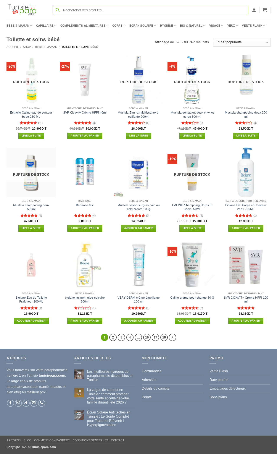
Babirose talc (85, 205)
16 (147, 337)
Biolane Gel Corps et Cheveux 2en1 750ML (246, 207)
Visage (215, 25)
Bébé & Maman (17, 25)
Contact (117, 440)
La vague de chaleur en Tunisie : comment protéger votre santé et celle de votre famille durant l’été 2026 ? (108, 396)
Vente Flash (252, 25)
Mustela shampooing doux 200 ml (246, 114)
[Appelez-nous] (41, 403)
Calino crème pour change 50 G (192, 297)
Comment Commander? (52, 440)
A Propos (13, 440)
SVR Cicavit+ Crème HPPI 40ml (84, 112)
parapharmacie (56, 370)
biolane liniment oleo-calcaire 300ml (85, 299)
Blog (27, 440)
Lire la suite (31, 135)
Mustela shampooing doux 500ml (31, 207)
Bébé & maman (46, 47)
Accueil (12, 47)
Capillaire (45, 25)
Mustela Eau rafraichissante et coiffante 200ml (138, 114)
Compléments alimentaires (83, 25)
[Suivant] (172, 337)
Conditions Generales (90, 440)
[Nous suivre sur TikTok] (26, 403)
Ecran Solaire (141, 25)
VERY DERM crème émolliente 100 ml (139, 299)
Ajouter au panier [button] (85, 135)
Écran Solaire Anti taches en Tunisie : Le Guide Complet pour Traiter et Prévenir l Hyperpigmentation (108, 418)
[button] (254, 10)
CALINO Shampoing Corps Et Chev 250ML (192, 207)
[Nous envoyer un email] (33, 403)
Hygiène (166, 25)
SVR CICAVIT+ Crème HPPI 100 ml (246, 299)
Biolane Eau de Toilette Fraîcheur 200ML (31, 299)
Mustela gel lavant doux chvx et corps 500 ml (192, 114)
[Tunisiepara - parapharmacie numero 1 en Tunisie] (24, 10)
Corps (117, 25)
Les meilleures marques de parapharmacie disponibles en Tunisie (110, 376)
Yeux (231, 25)
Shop (27, 47)
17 (155, 337)
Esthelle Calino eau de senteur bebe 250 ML (31, 114)
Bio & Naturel (191, 25)
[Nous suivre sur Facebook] (10, 403)
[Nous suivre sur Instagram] (18, 403)
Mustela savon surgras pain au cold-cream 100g (139, 207)
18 (164, 337)
